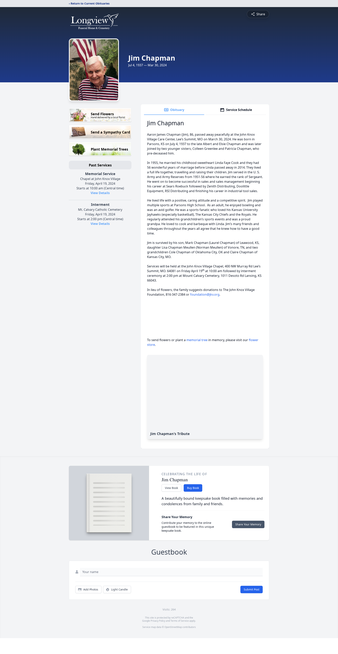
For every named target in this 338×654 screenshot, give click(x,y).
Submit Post (251, 589)
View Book (171, 488)
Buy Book (193, 488)
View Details (100, 193)
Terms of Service (180, 620)
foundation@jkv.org (204, 294)
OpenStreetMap (173, 627)
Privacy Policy (158, 620)
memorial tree (197, 340)
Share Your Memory (248, 524)
